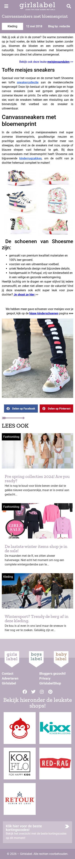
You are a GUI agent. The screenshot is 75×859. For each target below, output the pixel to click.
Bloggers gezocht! (52, 673)
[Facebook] (25, 692)
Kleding (12, 26)
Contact (7, 673)
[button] (21, 408)
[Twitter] (33, 692)
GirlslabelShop (50, 683)
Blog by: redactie (59, 26)
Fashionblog (11, 436)
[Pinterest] (50, 692)
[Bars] (6, 6)
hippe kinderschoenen (43, 313)
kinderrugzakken (30, 158)
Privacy (44, 678)
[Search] (68, 6)
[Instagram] (42, 692)
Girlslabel (9, 683)
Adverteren (10, 678)
